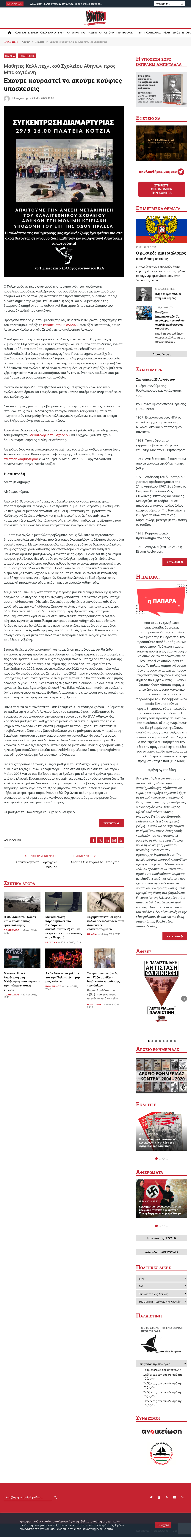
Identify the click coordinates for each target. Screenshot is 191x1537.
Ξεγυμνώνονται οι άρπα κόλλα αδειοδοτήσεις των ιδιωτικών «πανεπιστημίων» (105, 923)
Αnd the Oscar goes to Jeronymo (95, 862)
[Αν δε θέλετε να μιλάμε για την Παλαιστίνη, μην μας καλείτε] (63, 958)
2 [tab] (160, 1158)
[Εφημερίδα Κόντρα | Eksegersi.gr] (96, 17)
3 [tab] (163, 1158)
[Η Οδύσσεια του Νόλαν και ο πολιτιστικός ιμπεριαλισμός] (22, 902)
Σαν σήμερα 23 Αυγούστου (155, 379)
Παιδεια (92, 32)
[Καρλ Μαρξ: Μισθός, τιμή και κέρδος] (144, 294)
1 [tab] (156, 1158)
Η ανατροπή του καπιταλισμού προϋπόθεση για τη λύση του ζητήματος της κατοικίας (157, 1143)
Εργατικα (64, 32)
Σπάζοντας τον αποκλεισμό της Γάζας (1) (162, 1403)
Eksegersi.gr (20, 98)
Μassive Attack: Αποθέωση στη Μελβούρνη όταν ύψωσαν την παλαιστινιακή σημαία (22, 981)
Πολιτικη (19, 32)
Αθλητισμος (171, 32)
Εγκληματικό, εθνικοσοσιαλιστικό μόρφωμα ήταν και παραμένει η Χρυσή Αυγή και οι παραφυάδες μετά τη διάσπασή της (161, 1210)
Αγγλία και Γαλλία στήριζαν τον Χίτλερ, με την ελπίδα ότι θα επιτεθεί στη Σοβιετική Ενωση (67, 3)
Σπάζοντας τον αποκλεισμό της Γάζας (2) (162, 1394)
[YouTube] (159, 1497)
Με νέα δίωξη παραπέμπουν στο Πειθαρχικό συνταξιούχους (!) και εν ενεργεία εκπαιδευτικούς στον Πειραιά (63, 927)
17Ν (141, 1278)
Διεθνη (33, 32)
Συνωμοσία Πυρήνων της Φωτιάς (160, 1301)
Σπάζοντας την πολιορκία (154, 1364)
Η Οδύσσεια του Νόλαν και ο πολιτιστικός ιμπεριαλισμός (20, 921)
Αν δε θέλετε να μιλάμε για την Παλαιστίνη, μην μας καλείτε (63, 977)
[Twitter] (151, 1497)
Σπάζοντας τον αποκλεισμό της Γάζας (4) (162, 1376)
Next (184, 999)
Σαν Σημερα (149, 369)
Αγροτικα (78, 32)
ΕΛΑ (141, 1286)
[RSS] (167, 1497)
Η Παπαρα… (148, 577)
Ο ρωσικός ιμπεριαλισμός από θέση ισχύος (161, 255)
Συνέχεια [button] (163, 1525)
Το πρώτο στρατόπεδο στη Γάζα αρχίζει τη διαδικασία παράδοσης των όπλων (103, 985)
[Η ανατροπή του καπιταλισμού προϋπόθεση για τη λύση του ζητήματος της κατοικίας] (161, 1131)
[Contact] (175, 1497)
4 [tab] (167, 1158)
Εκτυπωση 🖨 (111, 823)
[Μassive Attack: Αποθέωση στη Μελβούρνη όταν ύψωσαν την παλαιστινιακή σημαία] (22, 958)
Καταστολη (106, 32)
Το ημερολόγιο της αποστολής (162, 1369)
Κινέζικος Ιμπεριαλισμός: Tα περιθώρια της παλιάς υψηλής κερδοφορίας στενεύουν (170, 326)
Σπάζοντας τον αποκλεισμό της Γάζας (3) (162, 1385)
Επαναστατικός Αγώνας (153, 1294)
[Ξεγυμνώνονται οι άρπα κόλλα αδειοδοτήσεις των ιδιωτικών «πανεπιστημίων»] (105, 902)
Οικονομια (48, 32)
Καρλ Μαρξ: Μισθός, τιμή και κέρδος (168, 296)
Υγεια (138, 32)
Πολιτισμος (152, 32)
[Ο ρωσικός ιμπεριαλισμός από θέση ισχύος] (161, 229)
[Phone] (182, 1497)
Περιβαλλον (124, 32)
